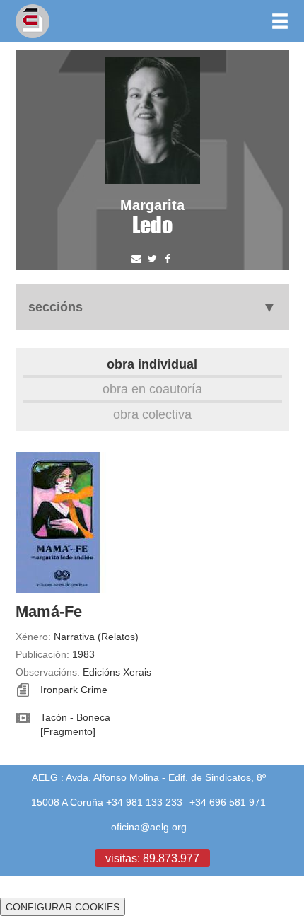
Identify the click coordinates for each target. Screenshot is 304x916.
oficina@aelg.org (149, 827)
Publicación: (42, 654)
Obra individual (152, 363)
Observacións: (48, 672)
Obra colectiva (152, 414)
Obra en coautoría (152, 388)
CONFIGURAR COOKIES (62, 906)
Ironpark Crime (73, 689)
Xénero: (33, 636)
